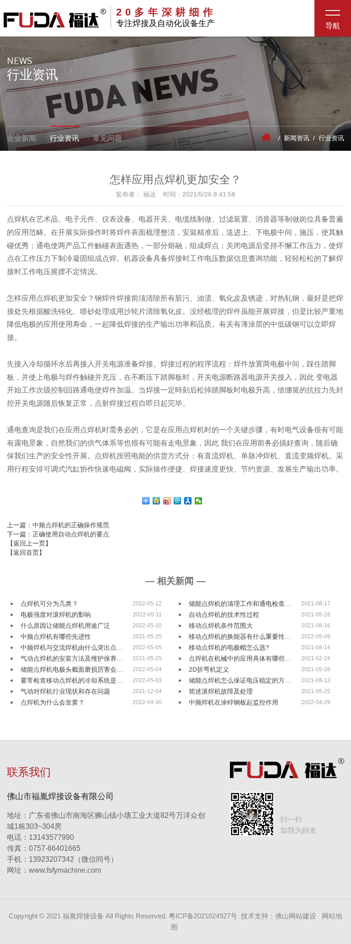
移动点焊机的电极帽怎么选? (229, 647)
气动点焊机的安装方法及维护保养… (72, 658)
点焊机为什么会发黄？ (53, 702)
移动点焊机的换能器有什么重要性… (240, 636)
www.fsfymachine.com (54, 870)
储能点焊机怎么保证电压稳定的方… (240, 680)
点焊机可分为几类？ (49, 603)
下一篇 (58, 534)
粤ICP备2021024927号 (203, 916)
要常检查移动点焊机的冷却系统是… (72, 680)
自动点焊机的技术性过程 (224, 614)
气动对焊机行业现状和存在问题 (65, 691)
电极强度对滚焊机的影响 (56, 614)
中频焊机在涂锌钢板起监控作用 (233, 702)
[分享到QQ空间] (156, 500)
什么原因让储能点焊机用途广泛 (65, 625)
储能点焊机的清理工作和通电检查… (240, 603)
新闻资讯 (296, 138)
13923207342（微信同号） (73, 859)
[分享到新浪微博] (167, 500)
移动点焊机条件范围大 (221, 625)
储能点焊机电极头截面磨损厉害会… (72, 669)
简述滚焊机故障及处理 (221, 691)
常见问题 (107, 138)
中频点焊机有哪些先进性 (56, 636)
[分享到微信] (198, 500)
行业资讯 (64, 138)
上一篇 (58, 525)
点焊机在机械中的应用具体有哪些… (240, 658)
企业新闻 (21, 138)
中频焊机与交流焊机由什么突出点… (72, 647)
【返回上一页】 (29, 543)
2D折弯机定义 (209, 669)
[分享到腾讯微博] (177, 500)
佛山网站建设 (295, 916)
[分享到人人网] (188, 500)
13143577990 (40, 837)
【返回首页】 (26, 552)
